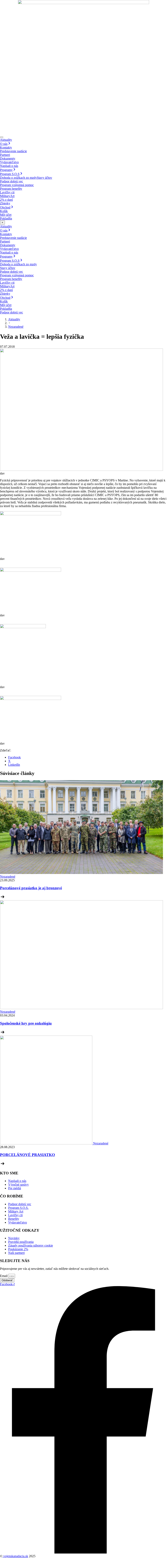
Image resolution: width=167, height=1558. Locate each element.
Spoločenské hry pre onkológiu (26, 1023)
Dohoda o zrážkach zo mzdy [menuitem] (18, 177)
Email (4, 1276)
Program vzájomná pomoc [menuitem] (17, 185)
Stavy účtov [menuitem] (44, 177)
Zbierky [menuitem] (5, 203)
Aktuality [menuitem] (6, 139)
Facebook (14, 757)
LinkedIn (14, 764)
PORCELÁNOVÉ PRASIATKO (27, 1155)
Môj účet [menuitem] (5, 214)
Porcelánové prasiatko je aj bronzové (31, 888)
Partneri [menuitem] (5, 155)
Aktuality (14, 319)
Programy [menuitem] (6, 170)
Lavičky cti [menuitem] (7, 192)
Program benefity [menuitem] (11, 188)
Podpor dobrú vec (11, 312)
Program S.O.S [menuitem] (10, 174)
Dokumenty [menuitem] (7, 158)
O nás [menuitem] (4, 144)
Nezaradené (15, 326)
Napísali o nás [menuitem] (9, 166)
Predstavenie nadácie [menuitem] (13, 151)
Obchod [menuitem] (5, 207)
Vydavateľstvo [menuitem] (9, 162)
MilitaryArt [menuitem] (7, 196)
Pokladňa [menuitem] (6, 218)
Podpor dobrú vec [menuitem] (11, 181)
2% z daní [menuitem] (6, 199)
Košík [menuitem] (4, 211)
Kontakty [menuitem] (6, 147)
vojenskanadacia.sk (15, 1556)
